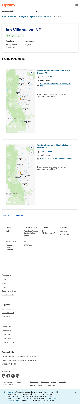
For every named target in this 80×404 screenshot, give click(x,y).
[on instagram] (17, 376)
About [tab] (6, 215)
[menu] (76, 5)
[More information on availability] (56, 96)
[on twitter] (13, 376)
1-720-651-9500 (46, 77)
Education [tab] (18, 215)
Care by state (23, 17)
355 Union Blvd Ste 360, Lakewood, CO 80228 (55, 85)
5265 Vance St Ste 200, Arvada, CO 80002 (56, 158)
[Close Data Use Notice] (75, 392)
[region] (20, 101)
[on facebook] (8, 376)
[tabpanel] (40, 238)
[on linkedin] (3, 376)
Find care (47, 17)
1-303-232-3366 (46, 151)
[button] (20, 99)
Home (4, 17)
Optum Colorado (8, 11)
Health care (12, 17)
